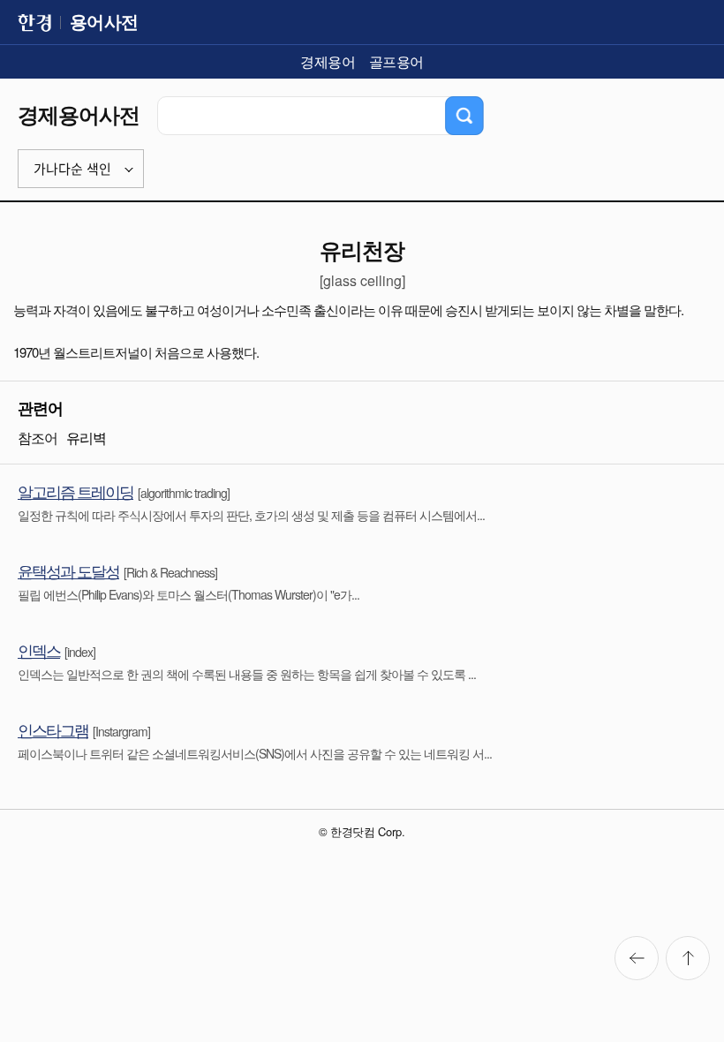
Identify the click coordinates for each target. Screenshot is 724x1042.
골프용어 (396, 61)
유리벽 (86, 437)
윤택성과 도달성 (68, 570)
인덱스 (39, 649)
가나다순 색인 (72, 169)
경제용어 (327, 61)
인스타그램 (53, 729)
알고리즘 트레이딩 (75, 490)
